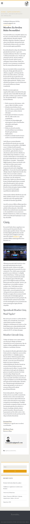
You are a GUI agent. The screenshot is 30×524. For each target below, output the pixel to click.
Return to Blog (7, 431)
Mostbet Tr (16, 236)
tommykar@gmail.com (9, 23)
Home (3, 12)
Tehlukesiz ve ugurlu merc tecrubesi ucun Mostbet (13, 424)
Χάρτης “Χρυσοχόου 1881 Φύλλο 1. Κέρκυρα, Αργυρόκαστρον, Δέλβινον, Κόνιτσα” (12, 497)
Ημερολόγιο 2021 (7, 502)
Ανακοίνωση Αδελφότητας (9, 492)
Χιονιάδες (15, 514)
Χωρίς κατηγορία (13, 12)
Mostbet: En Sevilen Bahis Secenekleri (12, 483)
